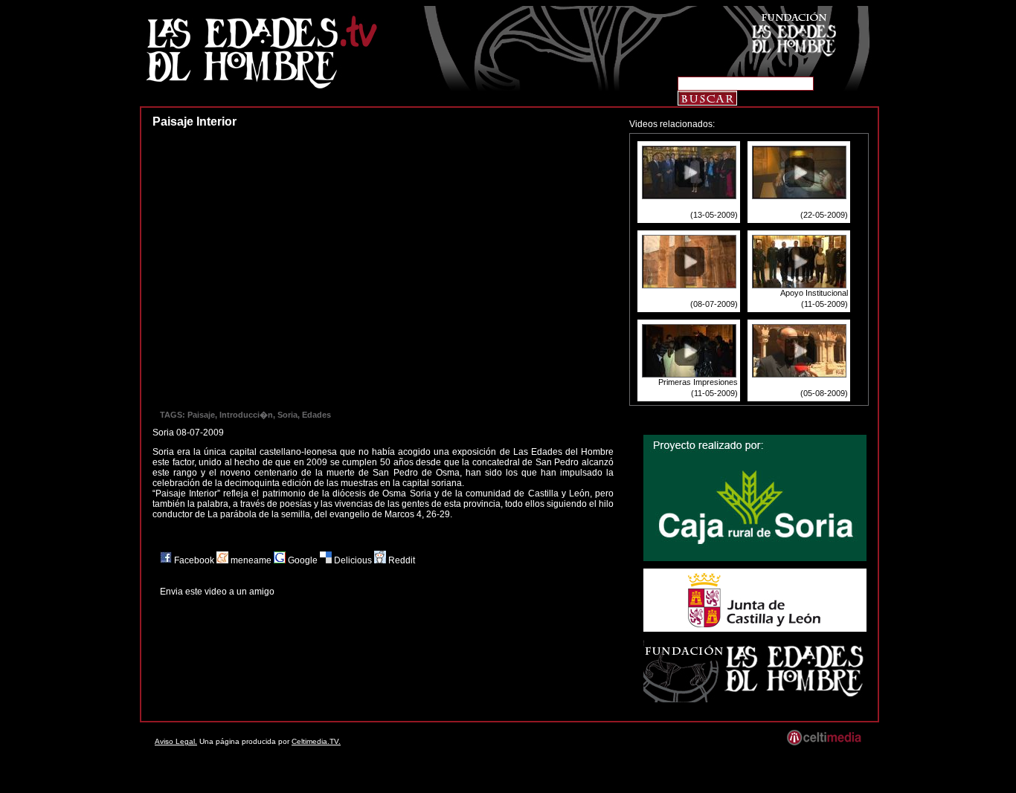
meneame (251, 560)
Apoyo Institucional (814, 292)
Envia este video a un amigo (217, 591)
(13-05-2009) (714, 214)
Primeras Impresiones (698, 382)
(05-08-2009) (824, 393)
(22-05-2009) (824, 214)
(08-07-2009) (714, 304)
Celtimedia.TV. (316, 741)
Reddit (400, 560)
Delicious (353, 560)
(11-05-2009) (824, 304)
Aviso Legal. (176, 741)
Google (303, 560)
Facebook (194, 560)
